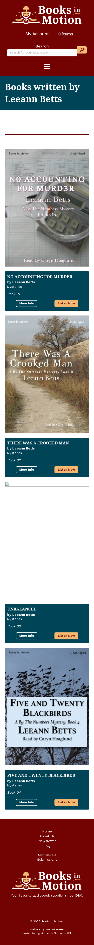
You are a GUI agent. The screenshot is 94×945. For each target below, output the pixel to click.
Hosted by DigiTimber (36, 933)
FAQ (47, 846)
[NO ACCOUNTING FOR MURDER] (47, 208)
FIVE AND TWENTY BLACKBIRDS (41, 775)
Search (42, 46)
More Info (26, 303)
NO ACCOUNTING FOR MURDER (39, 276)
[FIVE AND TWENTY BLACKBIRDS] (47, 706)
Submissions (47, 859)
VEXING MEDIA (55, 929)
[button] (82, 50)
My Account (36, 33)
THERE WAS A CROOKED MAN (38, 443)
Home (47, 831)
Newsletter (47, 841)
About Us (47, 836)
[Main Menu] (47, 66)
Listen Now (66, 303)
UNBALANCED (22, 609)
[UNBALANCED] (47, 540)
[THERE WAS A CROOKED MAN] (47, 374)
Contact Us (47, 855)
